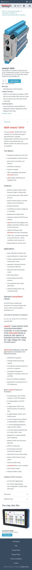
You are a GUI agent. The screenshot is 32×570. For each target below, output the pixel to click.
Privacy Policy (16, 550)
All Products (16, 541)
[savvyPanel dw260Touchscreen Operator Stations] (16, 518)
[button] (10, 5)
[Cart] (24, 6)
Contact (16, 563)
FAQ (16, 546)
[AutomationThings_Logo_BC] (5, 6)
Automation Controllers (8, 13)
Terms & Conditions (16, 559)
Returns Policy (16, 554)
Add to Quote (14, 81)
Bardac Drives (25, 567)
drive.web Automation (14, 11)
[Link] (27, 1)
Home (3, 11)
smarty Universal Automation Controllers (13, 15)
